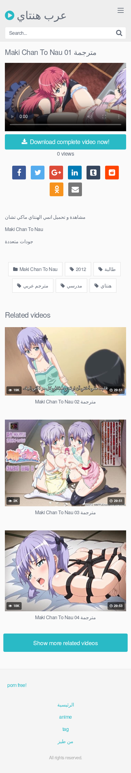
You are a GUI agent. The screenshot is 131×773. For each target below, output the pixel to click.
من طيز (65, 741)
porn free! (16, 684)
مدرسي (74, 285)
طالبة (109, 269)
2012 (80, 269)
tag (65, 728)
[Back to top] (120, 759)
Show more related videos (65, 642)
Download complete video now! (69, 141)
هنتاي (106, 285)
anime (65, 716)
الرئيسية (65, 704)
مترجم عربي (35, 285)
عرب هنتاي (40, 15)
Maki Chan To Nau (38, 269)
